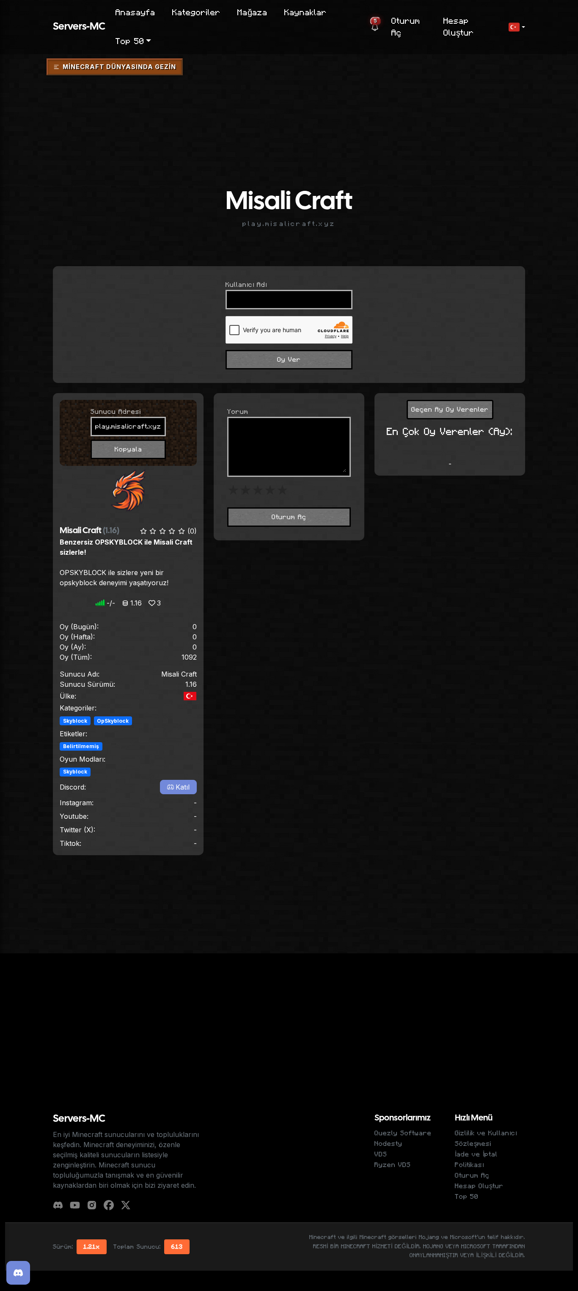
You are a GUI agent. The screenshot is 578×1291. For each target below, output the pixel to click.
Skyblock (75, 721)
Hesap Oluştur (458, 27)
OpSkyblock (113, 721)
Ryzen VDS (392, 1165)
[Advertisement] (289, 103)
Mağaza (252, 12)
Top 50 (467, 1196)
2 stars (245, 490)
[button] (516, 27)
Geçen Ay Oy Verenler (450, 409)
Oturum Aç (405, 27)
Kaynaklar (305, 12)
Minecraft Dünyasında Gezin (119, 66)
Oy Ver (289, 359)
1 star (233, 490)
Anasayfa (135, 12)
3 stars (258, 490)
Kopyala (128, 449)
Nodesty (388, 1143)
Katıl (183, 787)
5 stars (282, 490)
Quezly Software (403, 1133)
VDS (380, 1154)
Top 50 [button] (130, 41)
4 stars (270, 490)
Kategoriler (196, 12)
